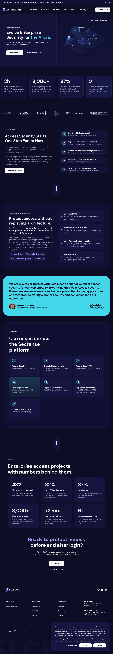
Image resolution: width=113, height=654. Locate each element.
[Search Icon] (106, 2)
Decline (99, 645)
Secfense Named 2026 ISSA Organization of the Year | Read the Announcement (35, 2)
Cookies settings (71, 645)
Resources (36, 601)
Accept (85, 645)
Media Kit (35, 615)
